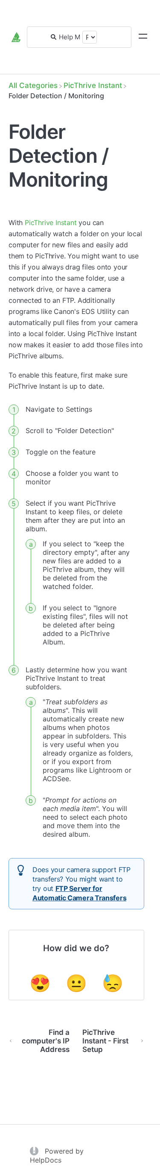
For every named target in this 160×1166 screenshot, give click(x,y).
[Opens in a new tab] (35, 1150)
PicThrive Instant (51, 222)
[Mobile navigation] (143, 37)
